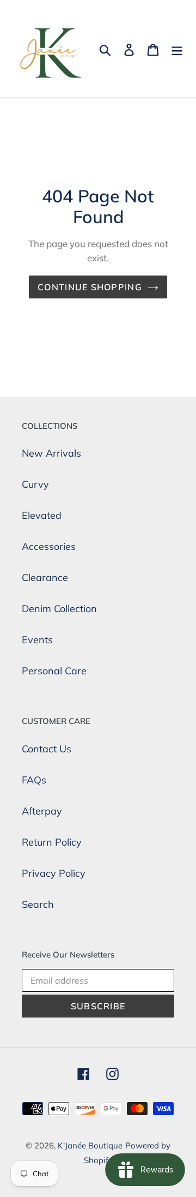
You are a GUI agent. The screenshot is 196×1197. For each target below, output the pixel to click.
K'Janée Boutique (90, 1145)
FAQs (34, 780)
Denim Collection (59, 608)
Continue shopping (90, 287)
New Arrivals (51, 453)
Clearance (45, 577)
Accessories (49, 546)
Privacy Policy (53, 873)
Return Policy (52, 842)
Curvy (35, 484)
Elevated (42, 515)
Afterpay (42, 811)
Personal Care (54, 671)
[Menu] (177, 49)
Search (38, 904)
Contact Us (46, 749)
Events (37, 639)
